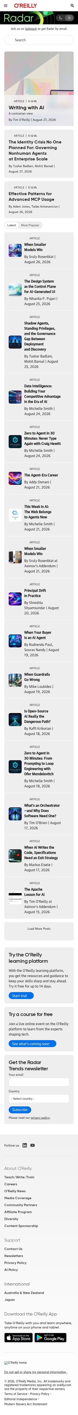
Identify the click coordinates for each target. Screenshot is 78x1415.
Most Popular (30, 225)
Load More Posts (39, 928)
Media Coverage (17, 1198)
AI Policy (11, 1269)
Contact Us (13, 1249)
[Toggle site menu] (5, 5)
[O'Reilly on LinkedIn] (25, 1145)
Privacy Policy (15, 1262)
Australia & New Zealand (24, 1292)
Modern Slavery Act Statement (25, 1404)
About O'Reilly (18, 1168)
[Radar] (29, 17)
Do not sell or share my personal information (35, 1372)
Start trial (19, 995)
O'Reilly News (15, 1191)
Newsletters (13, 1256)
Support (12, 1240)
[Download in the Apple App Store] (18, 1341)
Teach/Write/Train (19, 1177)
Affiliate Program (18, 1212)
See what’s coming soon (30, 1043)
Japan (9, 1299)
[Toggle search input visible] (72, 5)
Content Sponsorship (21, 1226)
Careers (10, 1184)
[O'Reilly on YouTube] (32, 1145)
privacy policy (40, 1117)
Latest (11, 225)
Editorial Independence (20, 1399)
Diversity (11, 1219)
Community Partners (20, 1205)
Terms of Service (15, 1394)
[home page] (25, 5)
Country (14, 1091)
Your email (16, 1074)
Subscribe (20, 1110)
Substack (31, 28)
